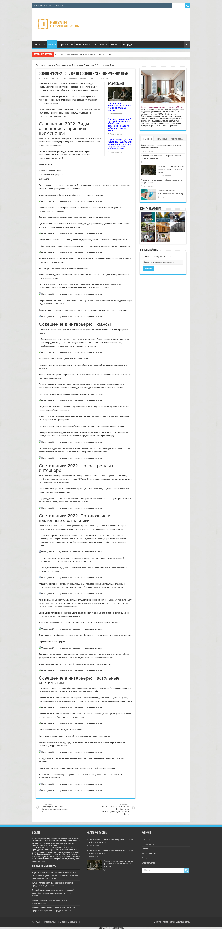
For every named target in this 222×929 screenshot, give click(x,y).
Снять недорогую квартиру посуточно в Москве (162, 107)
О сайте (157, 922)
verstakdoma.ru (117, 928)
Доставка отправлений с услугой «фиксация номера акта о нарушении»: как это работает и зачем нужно (119, 125)
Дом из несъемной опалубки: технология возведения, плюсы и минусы (53, 893)
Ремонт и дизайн (83, 44)
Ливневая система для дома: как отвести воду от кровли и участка (83, 54)
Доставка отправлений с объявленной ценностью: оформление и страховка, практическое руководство (55, 875)
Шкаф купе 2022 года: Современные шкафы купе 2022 (55, 808)
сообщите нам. (38, 861)
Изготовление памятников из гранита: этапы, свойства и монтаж (120, 106)
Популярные (161, 139)
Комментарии (177, 139)
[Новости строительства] (59, 24)
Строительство (66, 44)
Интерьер (115, 44)
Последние (147, 139)
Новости (52, 44)
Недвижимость (101, 44)
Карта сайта (61, 6)
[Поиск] (187, 5)
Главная (41, 44)
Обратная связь (183, 922)
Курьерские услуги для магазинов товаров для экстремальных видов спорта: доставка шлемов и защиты (120, 144)
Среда (129, 44)
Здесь (163, 125)
